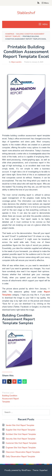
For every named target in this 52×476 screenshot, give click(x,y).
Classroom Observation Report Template (23, 452)
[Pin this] (14, 381)
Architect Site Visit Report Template (21, 434)
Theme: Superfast (40, 470)
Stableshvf (26, 12)
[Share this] (4, 381)
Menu (46, 2)
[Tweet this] (9, 381)
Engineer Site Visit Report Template (21, 447)
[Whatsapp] (24, 381)
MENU (45, 24)
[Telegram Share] (19, 381)
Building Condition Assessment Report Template (10, 397)
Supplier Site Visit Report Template (20, 429)
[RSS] (38, 3)
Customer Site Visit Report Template (21, 443)
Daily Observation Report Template (20, 456)
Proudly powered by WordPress (17, 470)
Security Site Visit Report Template (20, 438)
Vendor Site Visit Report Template (20, 425)
